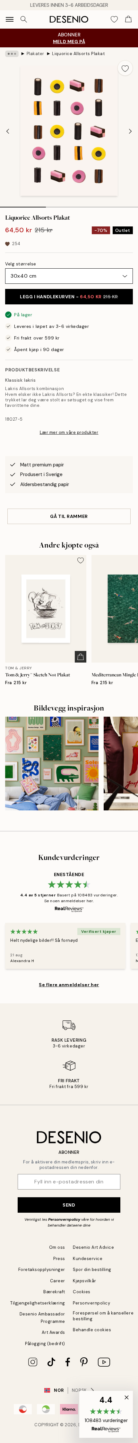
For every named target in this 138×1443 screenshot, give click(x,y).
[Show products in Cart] (128, 19)
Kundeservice (87, 1258)
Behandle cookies (92, 1330)
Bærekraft (54, 1292)
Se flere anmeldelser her (69, 985)
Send (69, 1205)
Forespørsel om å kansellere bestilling (103, 1315)
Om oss (57, 1247)
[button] (106, 1414)
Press (59, 1258)
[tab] (23, 204)
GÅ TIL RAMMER (69, 516)
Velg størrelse (20, 264)
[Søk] (24, 19)
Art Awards (53, 1332)
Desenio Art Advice (93, 1247)
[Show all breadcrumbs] (12, 54)
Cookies (82, 1292)
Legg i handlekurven (69, 297)
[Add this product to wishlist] (125, 68)
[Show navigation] (10, 19)
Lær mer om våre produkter (69, 432)
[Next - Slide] (130, 131)
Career (57, 1281)
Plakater (35, 53)
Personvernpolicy (64, 1219)
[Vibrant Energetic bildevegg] (52, 763)
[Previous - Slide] (8, 131)
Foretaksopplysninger (41, 1269)
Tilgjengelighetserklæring (37, 1303)
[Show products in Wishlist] (114, 19)
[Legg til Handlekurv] (80, 657)
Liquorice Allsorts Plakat (78, 53)
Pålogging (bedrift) (45, 1343)
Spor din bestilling (92, 1269)
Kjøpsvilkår (84, 1281)
